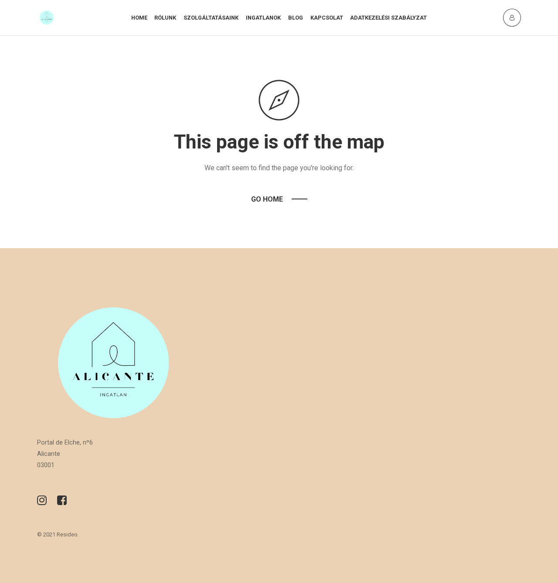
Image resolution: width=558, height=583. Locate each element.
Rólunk (165, 17)
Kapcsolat (326, 17)
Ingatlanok (263, 17)
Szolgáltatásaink (211, 17)
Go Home (267, 199)
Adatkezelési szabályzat (388, 17)
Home (139, 17)
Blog (295, 17)
